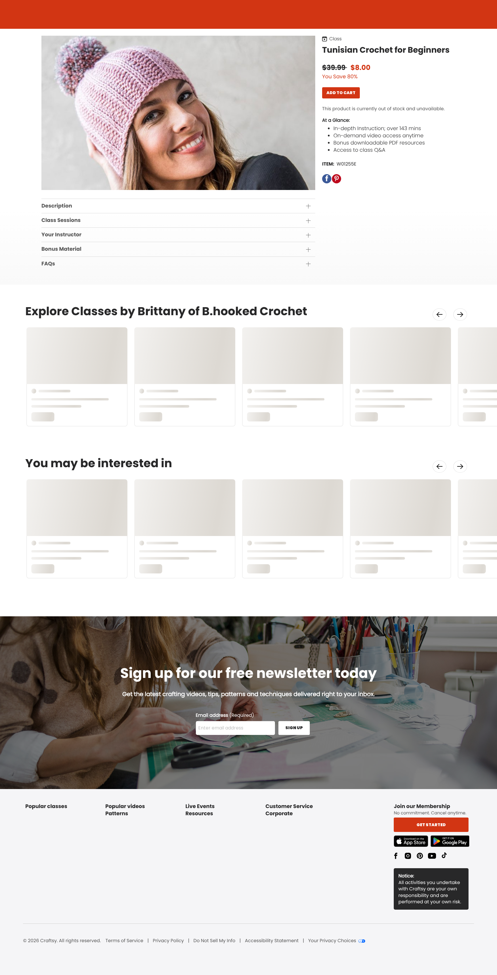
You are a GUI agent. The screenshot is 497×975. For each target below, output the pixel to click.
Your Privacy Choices (332, 941)
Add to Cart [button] (340, 93)
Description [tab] (56, 206)
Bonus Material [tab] (61, 249)
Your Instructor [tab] (61, 234)
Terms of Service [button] (124, 941)
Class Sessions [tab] (61, 220)
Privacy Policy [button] (168, 941)
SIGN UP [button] (294, 728)
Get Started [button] (431, 825)
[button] (326, 178)
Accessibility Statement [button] (272, 941)
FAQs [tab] (48, 263)
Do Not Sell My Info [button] (215, 941)
